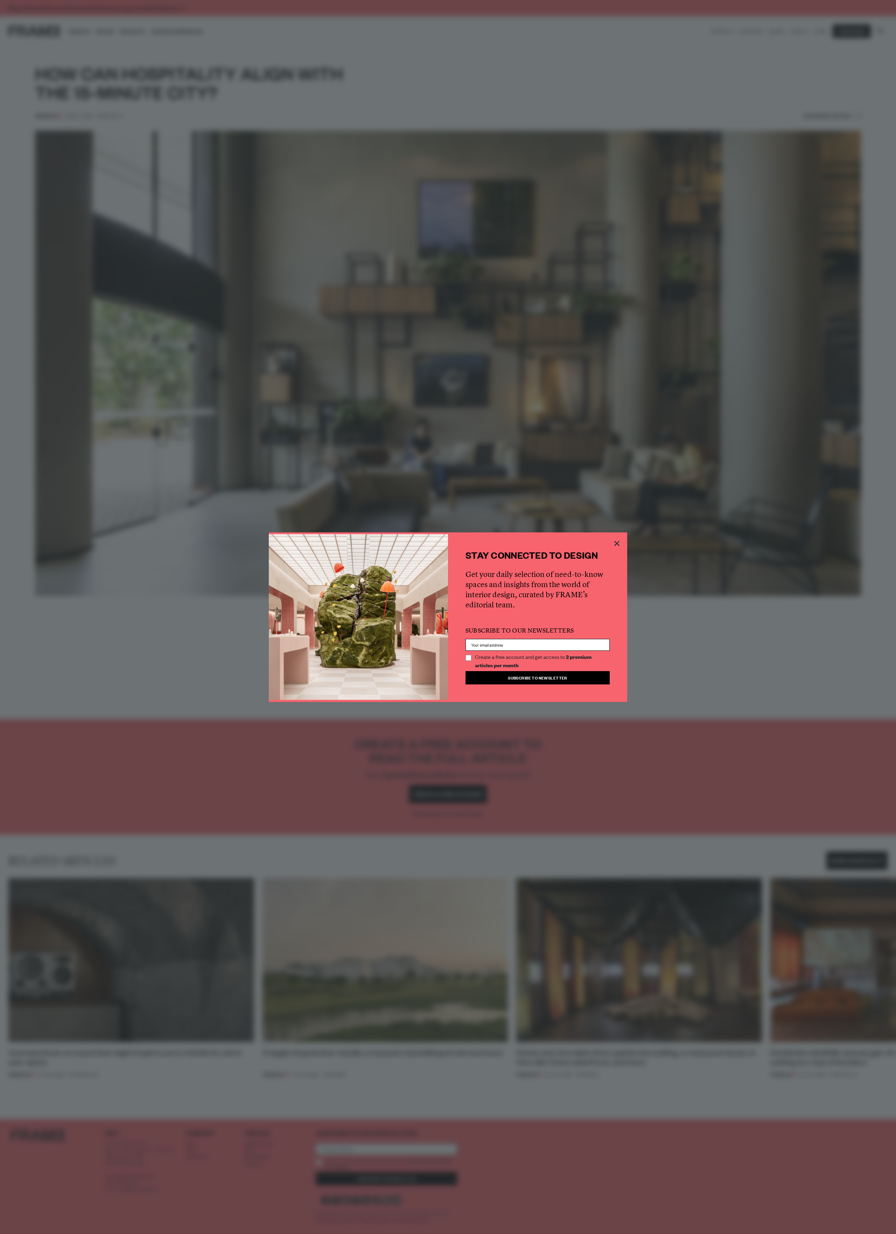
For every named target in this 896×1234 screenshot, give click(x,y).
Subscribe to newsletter (537, 677)
